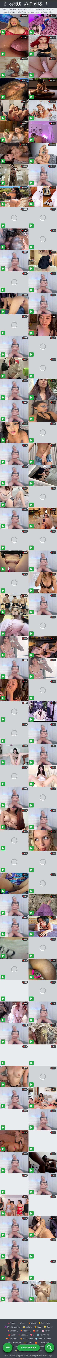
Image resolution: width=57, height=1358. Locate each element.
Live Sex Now (28, 1347)
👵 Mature (27, 1327)
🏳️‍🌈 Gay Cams (12, 1339)
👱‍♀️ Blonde (48, 1327)
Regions (20, 1356)
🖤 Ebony (21, 1323)
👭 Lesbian (23, 1335)
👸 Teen (37, 1327)
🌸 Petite (46, 1331)
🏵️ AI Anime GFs (42, 1343)
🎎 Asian (11, 1323)
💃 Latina (32, 1323)
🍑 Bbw (36, 1331)
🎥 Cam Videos (42, 1347)
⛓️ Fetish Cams (14, 1343)
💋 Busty (12, 1335)
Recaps (32, 1356)
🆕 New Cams (43, 1335)
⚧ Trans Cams (26, 1339)
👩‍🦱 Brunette (12, 1331)
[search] (49, 1347)
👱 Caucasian (44, 1323)
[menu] (7, 1347)
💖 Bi (32, 1335)
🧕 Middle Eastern (12, 1327)
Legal (50, 1356)
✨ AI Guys (12, 1347)
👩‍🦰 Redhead (25, 1331)
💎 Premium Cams (43, 1339)
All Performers (41, 1356)
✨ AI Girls (28, 1343)
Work (26, 1356)
